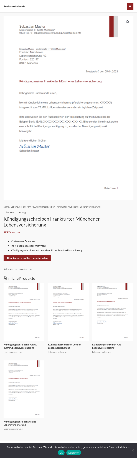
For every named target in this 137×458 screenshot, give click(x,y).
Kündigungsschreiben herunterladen (27, 257)
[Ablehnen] (132, 450)
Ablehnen (73, 452)
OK (61, 452)
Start (6, 206)
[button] (128, 22)
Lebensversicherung (21, 206)
